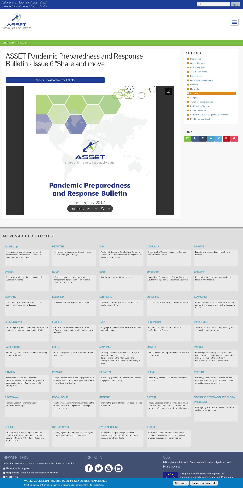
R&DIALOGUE (60, 397)
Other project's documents (201, 80)
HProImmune (154, 322)
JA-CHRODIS (12, 347)
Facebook (89, 468)
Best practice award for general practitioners (209, 114)
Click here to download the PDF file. (55, 80)
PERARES (105, 372)
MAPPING (105, 347)
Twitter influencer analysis (201, 102)
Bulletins (23, 42)
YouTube (108, 468)
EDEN (103, 271)
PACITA (198, 347)
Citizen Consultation (199, 110)
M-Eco (56, 347)
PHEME (151, 372)
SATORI (151, 397)
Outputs (13, 42)
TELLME (151, 427)
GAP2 (103, 322)
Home (4, 42)
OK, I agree (181, 483)
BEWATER (58, 246)
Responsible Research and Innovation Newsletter (32, 472)
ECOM (55, 271)
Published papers (197, 67)
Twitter (99, 468)
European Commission (170, 478)
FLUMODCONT (13, 322)
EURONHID (153, 296)
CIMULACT (153, 246)
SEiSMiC (10, 427)
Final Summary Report (200, 119)
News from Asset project (18, 468)
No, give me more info (204, 483)
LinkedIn (118, 468)
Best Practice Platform (199, 106)
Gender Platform (197, 63)
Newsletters (195, 89)
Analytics (194, 97)
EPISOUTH (153, 271)
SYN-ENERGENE (109, 427)
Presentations (196, 76)
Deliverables (195, 59)
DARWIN (199, 246)
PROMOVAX (12, 397)
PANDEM (10, 372)
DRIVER (9, 271)
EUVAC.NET (201, 296)
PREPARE (199, 372)
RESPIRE (105, 397)
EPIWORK (199, 271)
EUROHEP (58, 296)
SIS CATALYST (60, 427)
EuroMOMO (106, 296)
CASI (102, 246)
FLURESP (57, 322)
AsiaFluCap (11, 246)
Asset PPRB (12, 476)
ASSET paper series (198, 71)
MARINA (151, 347)
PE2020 (57, 372)
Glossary (194, 84)
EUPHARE (10, 296)
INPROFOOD (201, 322)
